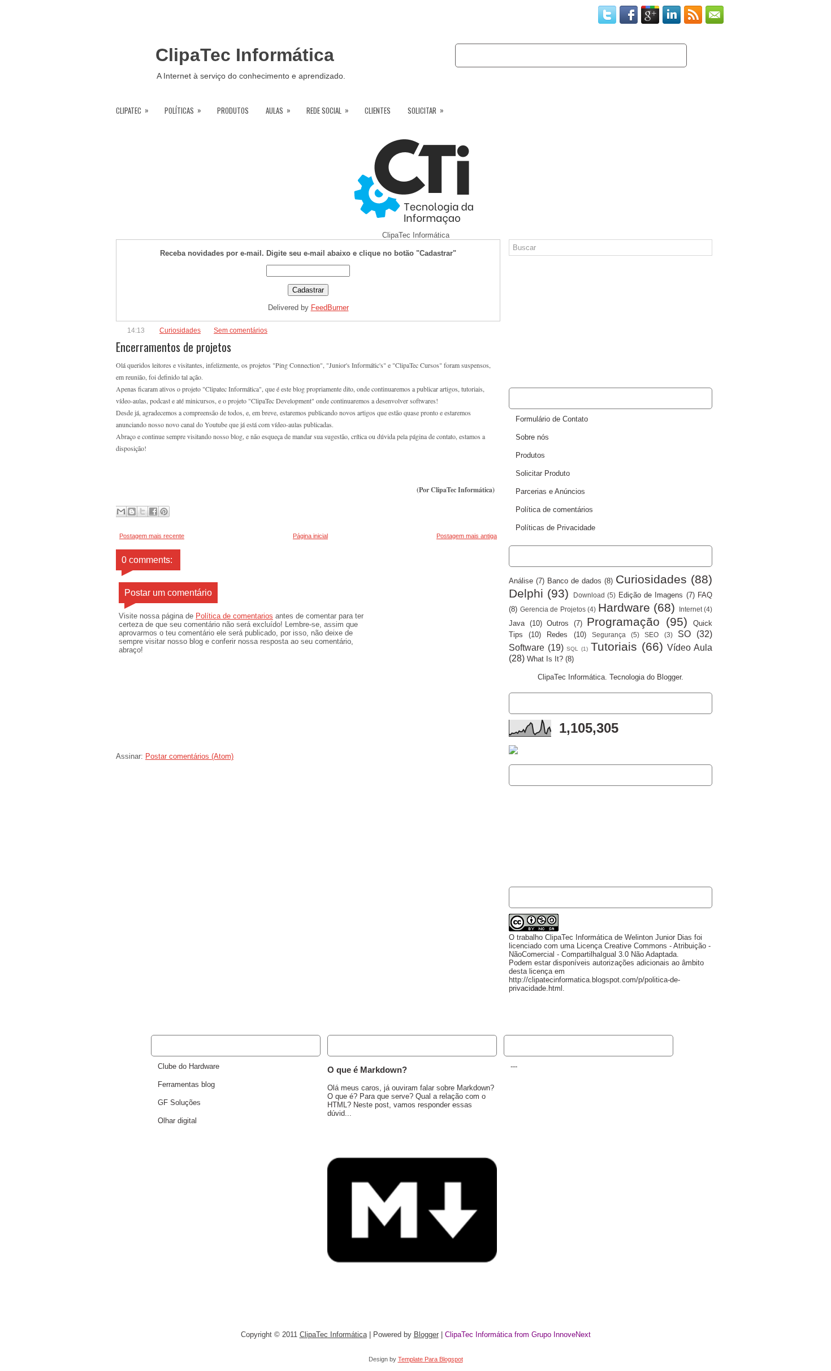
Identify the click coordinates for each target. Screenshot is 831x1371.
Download (589, 595)
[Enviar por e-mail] (121, 511)
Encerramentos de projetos (173, 346)
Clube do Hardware (188, 1066)
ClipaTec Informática (244, 55)
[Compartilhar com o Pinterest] (164, 511)
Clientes (611, 55)
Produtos (657, 55)
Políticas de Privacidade (555, 527)
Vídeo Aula (689, 647)
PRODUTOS (233, 110)
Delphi (526, 593)
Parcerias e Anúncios (550, 491)
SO (684, 634)
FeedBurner (330, 307)
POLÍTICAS (183, 110)
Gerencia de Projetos (553, 609)
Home (476, 55)
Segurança (609, 634)
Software (526, 647)
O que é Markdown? (367, 1070)
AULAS (278, 110)
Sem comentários (240, 330)
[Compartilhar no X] (142, 511)
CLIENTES (378, 110)
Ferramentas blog (186, 1084)
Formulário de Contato (552, 419)
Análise (521, 581)
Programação (623, 621)
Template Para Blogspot (430, 1359)
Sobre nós (518, 55)
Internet (690, 609)
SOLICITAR (426, 110)
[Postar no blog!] (131, 511)
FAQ (705, 595)
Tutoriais (614, 646)
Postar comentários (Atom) (189, 756)
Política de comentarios (234, 616)
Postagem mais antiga (466, 535)
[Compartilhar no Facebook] (153, 511)
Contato (565, 55)
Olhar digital (177, 1120)
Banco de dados (574, 581)
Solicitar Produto (543, 473)
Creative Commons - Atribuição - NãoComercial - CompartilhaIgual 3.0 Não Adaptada (610, 950)
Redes (557, 634)
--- (513, 1066)
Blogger (669, 677)
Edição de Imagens (650, 595)
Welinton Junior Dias (658, 937)
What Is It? (545, 659)
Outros (558, 623)
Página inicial (310, 535)
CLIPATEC (132, 110)
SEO (651, 634)
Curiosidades (180, 330)
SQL (572, 649)
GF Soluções (179, 1102)
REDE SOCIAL (327, 110)
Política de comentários (554, 509)
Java (517, 623)
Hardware (624, 607)
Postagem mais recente (151, 535)
